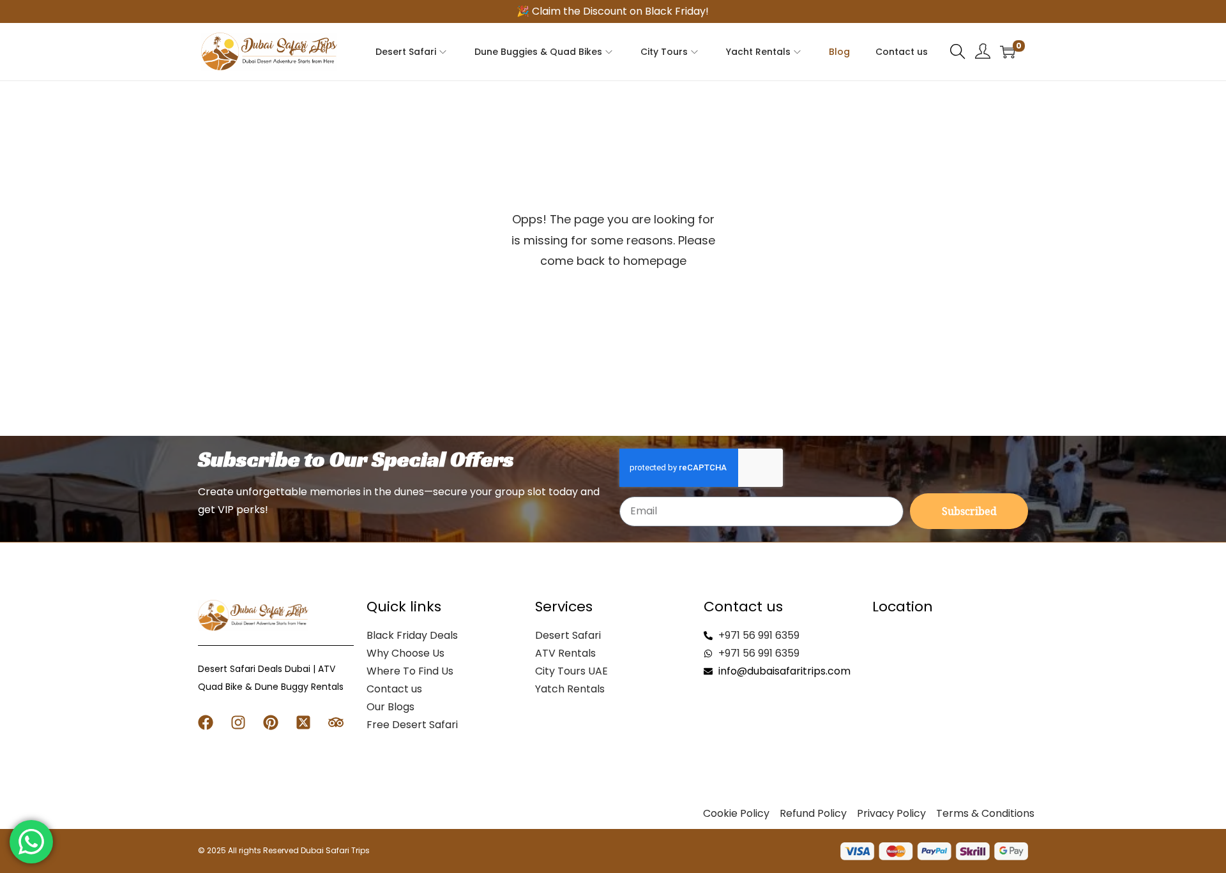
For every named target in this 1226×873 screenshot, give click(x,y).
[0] (1007, 51)
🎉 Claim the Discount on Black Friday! (613, 11)
